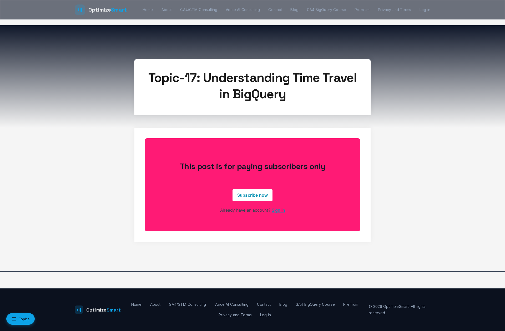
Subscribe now (252, 195)
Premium (362, 9)
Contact (275, 9)
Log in (425, 9)
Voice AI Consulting (243, 9)
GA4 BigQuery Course (326, 9)
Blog (294, 9)
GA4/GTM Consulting (198, 9)
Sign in (278, 210)
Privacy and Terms (394, 9)
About (166, 9)
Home (148, 9)
